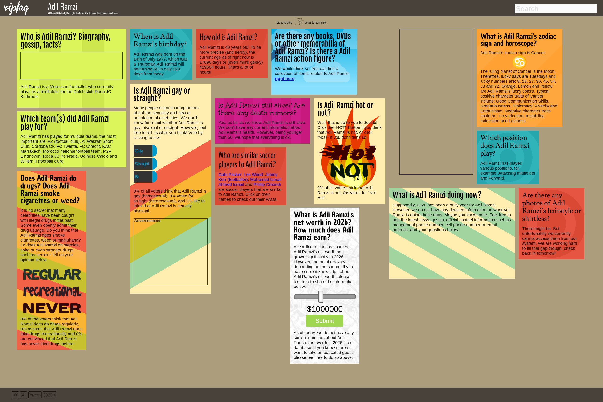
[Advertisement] (436, 101)
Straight (142, 163)
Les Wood (253, 174)
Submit (324, 320)
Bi (136, 176)
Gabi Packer (229, 174)
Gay (139, 150)
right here (284, 78)
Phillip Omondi (267, 184)
